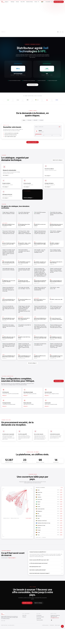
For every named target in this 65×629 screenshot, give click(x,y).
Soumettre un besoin (26, 602)
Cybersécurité (39, 618)
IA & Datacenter (39, 615)
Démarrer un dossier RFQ (32, 142)
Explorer (6, 1)
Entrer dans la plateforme (58, 1)
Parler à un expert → (12, 557)
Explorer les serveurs (32, 84)
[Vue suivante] (63, 32)
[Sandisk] (57, 100)
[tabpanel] (32, 131)
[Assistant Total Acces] (62, 626)
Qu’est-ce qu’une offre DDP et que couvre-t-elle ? (39, 559)
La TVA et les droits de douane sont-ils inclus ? (38, 563)
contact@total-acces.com (55, 617)
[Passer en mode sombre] (52, 2)
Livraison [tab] (41, 120)
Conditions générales (45, 625)
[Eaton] (48, 100)
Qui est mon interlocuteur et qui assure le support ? (39, 573)
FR (38, 1)
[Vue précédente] (60, 32)
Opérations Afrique (29, 1)
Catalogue (12, 1)
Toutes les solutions (58, 380)
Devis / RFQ (23, 1)
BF (43, 1)
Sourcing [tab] (29, 120)
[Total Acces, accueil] (3, 2)
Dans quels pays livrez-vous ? (35, 566)
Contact (35, 1)
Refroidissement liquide (40, 616)
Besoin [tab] (23, 120)
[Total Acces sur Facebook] (51, 620)
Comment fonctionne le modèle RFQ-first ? (37, 551)
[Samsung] (38, 100)
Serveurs (17, 1)
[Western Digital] (28, 100)
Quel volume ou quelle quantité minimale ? (37, 569)
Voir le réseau (4, 25)
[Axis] (9, 100)
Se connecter (48, 1)
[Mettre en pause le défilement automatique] (58, 32)
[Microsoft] (18, 100)
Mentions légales (57, 625)
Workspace (24, 616)
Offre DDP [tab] (35, 120)
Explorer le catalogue (38, 602)
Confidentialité (52, 625)
